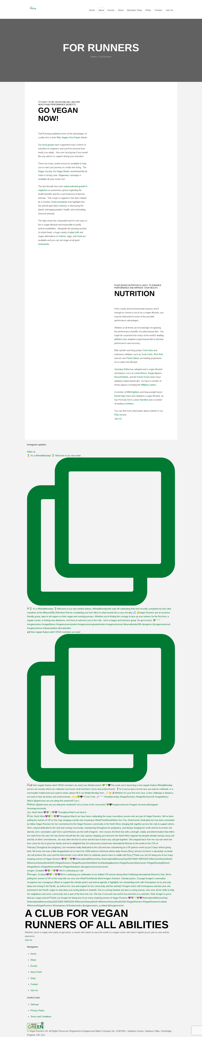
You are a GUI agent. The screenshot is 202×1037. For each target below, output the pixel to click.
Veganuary (64, 175)
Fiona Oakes (133, 358)
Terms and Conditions (40, 1016)
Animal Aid (79, 171)
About (33, 960)
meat (79, 236)
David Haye (120, 396)
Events (33, 966)
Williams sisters (148, 385)
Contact (34, 984)
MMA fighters (133, 392)
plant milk (74, 232)
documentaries (60, 202)
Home (94, 56)
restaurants (43, 244)
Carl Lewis (148, 350)
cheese (62, 236)
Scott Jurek (147, 354)
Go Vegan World (61, 171)
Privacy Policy (37, 1010)
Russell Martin (121, 377)
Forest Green (143, 377)
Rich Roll (158, 354)
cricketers (129, 403)
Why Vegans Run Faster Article (72, 137)
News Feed (36, 972)
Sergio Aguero (154, 373)
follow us (31, 451)
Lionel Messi (140, 373)
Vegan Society (45, 171)
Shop (32, 978)
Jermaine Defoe (122, 369)
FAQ (116, 414)
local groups (48, 144)
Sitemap (34, 1004)
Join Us (118, 418)
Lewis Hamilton (140, 399)
